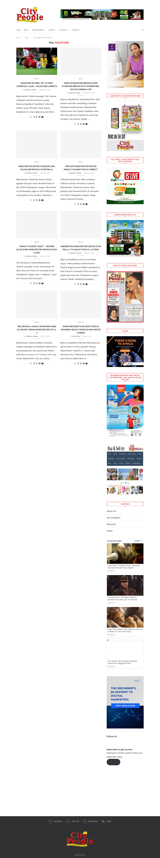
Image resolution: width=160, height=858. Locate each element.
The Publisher (113, 517)
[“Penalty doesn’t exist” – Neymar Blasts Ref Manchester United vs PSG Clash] (36, 224)
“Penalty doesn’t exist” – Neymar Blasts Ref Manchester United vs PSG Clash (37, 249)
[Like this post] (31, 117)
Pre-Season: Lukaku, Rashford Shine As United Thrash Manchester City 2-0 (37, 329)
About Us (111, 511)
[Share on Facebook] (34, 117)
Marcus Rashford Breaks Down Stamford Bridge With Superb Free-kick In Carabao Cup (81, 86)
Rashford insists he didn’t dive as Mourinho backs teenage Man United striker (81, 329)
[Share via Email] (42, 117)
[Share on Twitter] (37, 117)
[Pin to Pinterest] (39, 117)
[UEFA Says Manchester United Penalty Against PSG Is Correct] (80, 144)
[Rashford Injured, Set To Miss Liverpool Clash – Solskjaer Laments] (36, 61)
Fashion (52, 30)
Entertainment (38, 30)
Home (18, 30)
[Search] (142, 30)
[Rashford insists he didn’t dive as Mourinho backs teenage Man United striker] (80, 304)
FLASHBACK (63, 30)
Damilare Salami (30, 90)
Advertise (75, 30)
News (26, 30)
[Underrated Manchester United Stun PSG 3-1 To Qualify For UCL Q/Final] (80, 224)
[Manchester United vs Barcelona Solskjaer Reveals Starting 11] (36, 144)
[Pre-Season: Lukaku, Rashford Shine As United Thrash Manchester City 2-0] (36, 304)
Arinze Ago (76, 336)
